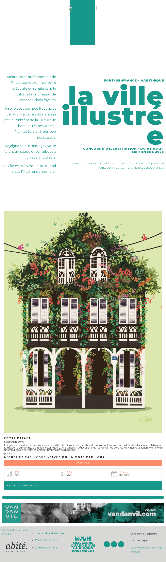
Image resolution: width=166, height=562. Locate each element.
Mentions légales (139, 540)
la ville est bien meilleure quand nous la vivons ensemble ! (83, 544)
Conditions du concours (143, 533)
